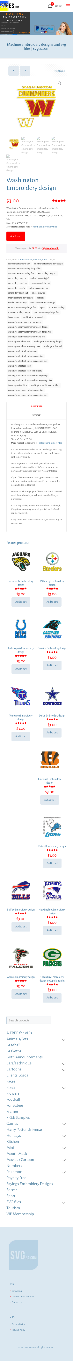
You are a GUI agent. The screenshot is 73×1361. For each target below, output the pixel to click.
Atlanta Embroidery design (21, 977)
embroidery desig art (47, 273)
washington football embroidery (22, 351)
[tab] (36, 406)
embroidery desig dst (17, 278)
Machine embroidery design (20, 298)
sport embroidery (56, 307)
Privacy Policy (18, 1324)
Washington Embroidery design (48, 342)
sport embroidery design (19, 312)
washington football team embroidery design (28, 376)
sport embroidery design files (46, 312)
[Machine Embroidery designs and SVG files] (9, 6)
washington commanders (34, 317)
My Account (17, 1291)
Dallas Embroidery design (52, 715)
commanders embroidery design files (24, 269)
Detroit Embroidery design (52, 846)
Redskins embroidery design (42, 303)
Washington (13, 317)
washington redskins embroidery (45, 385)
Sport (44, 259)
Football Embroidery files (45, 227)
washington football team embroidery (25, 371)
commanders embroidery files (21, 273)
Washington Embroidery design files (24, 346)
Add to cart (15, 236)
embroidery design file (38, 288)
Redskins (40, 298)
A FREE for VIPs (25, 259)
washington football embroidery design (25, 356)
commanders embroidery (19, 264)
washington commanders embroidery (24, 322)
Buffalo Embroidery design (21, 909)
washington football (53, 346)
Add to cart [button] (20, 602)
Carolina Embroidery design (52, 648)
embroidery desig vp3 (40, 283)
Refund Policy (18, 1330)
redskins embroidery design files (22, 307)
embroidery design (16, 288)
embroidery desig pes (17, 283)
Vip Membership (50, 248)
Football (37, 259)
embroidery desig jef (40, 278)
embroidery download (18, 293)
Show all (60, 71)
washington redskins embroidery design (25, 390)
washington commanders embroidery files (26, 337)
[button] (60, 83)
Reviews (36, 415)
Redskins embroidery (17, 303)
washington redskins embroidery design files (27, 395)
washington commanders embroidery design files (29, 332)
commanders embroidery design (48, 264)
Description (36, 406)
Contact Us (17, 1302)
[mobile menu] (67, 6)
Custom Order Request (23, 1296)
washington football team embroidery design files (30, 380)
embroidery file (38, 293)
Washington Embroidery (19, 342)
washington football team (19, 366)
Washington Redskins (17, 385)
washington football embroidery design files (27, 361)
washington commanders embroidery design (27, 327)
